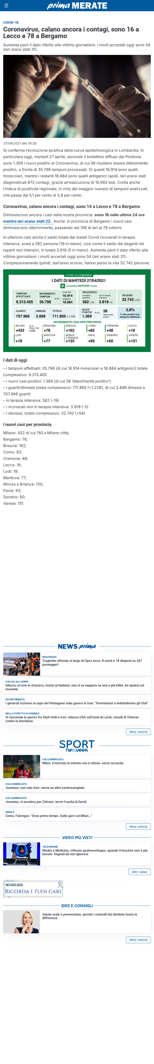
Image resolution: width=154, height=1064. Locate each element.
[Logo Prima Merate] (77, 6)
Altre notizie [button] (138, 732)
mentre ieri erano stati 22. (28, 221)
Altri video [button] (139, 872)
